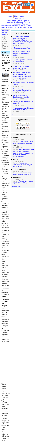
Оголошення (11, 20)
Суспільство (18, 22)
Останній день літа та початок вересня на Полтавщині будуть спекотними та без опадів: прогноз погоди (22, 40)
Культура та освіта (19, 26)
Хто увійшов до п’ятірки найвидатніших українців (22, 90)
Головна (5, 31)
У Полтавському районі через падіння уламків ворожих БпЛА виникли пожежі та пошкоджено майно (21, 51)
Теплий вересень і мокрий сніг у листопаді (22, 60)
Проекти (10, 22)
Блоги (20, 20)
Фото (22, 16)
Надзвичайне (6, 26)
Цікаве (10, 27)
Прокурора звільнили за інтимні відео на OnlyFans (22, 164)
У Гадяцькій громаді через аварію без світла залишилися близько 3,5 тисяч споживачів (22, 75)
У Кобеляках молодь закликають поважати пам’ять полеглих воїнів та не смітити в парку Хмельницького (23, 153)
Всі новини (15, 115)
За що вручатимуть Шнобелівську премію (21, 96)
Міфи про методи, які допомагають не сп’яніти (23, 174)
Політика (27, 22)
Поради (26, 20)
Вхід (5, 5)
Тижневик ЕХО (19, 18)
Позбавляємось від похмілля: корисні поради (23, 142)
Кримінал (17, 24)
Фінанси (25, 24)
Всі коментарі (16, 186)
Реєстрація (12, 5)
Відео (16, 16)
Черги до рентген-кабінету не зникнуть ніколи (22, 67)
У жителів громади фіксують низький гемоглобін (23, 109)
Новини (9, 16)
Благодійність (29, 27)
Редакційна (19, 27)
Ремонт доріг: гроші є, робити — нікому (23, 182)
